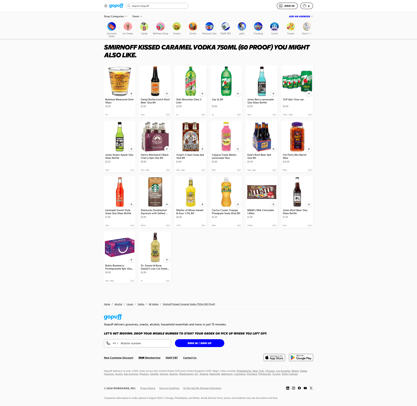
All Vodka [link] (153, 304)
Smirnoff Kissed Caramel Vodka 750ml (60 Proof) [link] (189, 304)
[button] (306, 6)
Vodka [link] (141, 304)
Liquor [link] (130, 304)
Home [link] (107, 304)
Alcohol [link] (118, 304)
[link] (116, 5)
